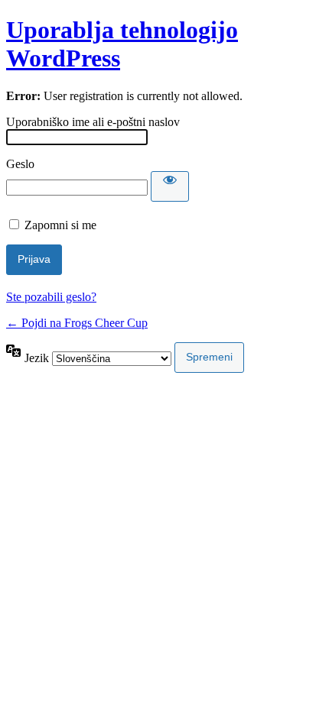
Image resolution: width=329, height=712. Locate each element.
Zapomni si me (60, 224)
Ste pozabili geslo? (51, 296)
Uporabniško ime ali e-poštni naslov (93, 121)
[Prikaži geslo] (170, 186)
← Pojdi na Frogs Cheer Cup (77, 322)
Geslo (20, 163)
